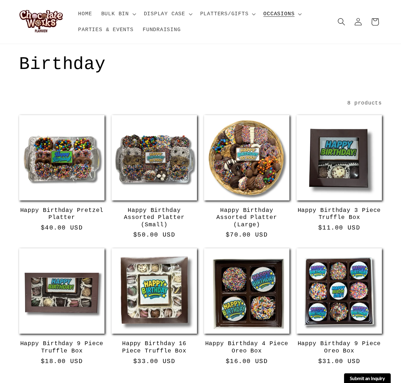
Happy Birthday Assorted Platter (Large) (246, 217)
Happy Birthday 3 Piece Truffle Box (339, 214)
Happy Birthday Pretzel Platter (62, 214)
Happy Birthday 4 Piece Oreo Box (247, 347)
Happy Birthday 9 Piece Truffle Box (62, 347)
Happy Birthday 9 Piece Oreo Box (339, 347)
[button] (118, 14)
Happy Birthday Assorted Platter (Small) (154, 217)
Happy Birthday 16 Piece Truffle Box (154, 347)
